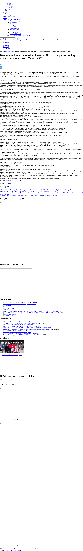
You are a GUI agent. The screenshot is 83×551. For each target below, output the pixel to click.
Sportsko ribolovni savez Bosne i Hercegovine (31, 40)
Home (5, 51)
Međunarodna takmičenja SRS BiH (12, 19)
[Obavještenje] (7, 305)
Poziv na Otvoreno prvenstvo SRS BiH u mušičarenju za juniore (19, 335)
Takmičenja (9, 3)
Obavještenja (9, 5)
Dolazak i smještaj (14, 29)
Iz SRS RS (9, 7)
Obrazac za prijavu (14, 31)
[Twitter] (41, 67)
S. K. (7, 62)
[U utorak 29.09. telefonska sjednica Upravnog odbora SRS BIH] (20, 302)
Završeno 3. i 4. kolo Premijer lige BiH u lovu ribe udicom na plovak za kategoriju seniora (26, 329)
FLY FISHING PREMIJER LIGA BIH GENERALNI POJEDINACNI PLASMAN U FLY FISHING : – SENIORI (33, 312)
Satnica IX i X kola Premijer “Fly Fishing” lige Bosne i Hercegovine (54, 190)
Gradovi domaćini (14, 23)
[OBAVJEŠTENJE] (8, 308)
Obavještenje (6, 307)
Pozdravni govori (14, 22)
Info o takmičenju (14, 28)
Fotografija (9, 13)
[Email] (41, 69)
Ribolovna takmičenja (8, 315)
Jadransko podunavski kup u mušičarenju (17, 21)
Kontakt (5, 18)
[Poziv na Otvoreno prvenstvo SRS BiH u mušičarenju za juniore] (20, 333)
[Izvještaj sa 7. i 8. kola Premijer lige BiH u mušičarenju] (14, 191)
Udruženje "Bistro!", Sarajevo (14, 550)
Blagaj (14, 26)
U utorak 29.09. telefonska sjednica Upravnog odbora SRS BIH (19, 304)
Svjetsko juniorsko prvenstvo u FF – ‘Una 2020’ (18, 35)
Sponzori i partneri (14, 32)
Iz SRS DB (9, 9)
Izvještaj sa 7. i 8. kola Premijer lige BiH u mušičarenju (44, 191)
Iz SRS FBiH (9, 6)
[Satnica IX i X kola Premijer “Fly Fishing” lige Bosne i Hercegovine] (18, 190)
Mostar (15, 25)
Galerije (5, 12)
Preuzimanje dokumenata (9, 16)
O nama (5, 10)
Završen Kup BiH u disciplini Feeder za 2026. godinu (43, 195)
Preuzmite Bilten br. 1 (15, 34)
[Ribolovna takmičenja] (9, 314)
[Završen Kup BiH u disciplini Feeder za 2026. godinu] (14, 195)
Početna (5, 2)
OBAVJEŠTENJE (8, 309)
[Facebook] (41, 65)
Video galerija (10, 15)
